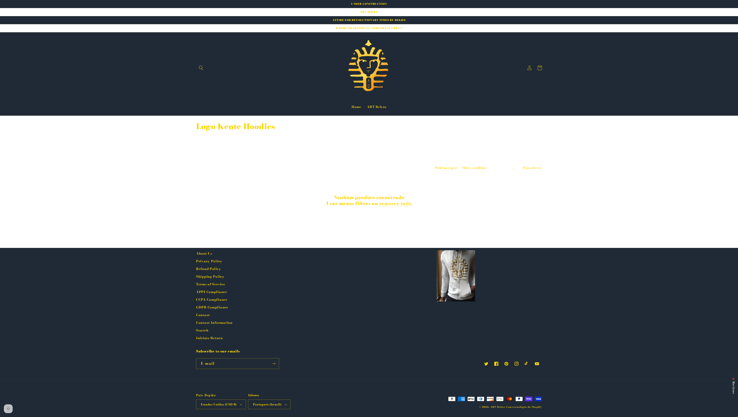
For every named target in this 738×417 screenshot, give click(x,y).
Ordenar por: (446, 167)
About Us (204, 253)
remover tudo (395, 203)
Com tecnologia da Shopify (524, 407)
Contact (203, 314)
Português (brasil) (267, 404)
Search (202, 330)
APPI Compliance (211, 291)
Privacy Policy (209, 261)
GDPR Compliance (212, 307)
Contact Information (214, 322)
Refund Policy (208, 268)
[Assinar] (274, 363)
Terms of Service (210, 284)
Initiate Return (209, 338)
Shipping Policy (210, 276)
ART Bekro (497, 407)
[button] (201, 68)
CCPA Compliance (212, 299)
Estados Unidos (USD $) (219, 404)
